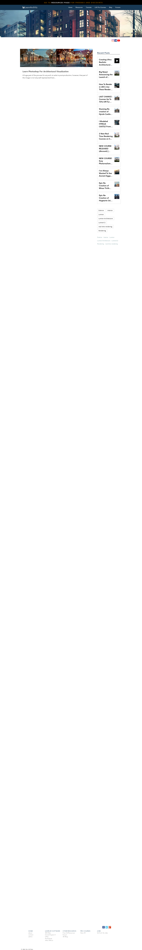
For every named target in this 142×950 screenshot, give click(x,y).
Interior (110, 210)
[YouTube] (118, 40)
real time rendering (105, 227)
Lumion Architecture (106, 218)
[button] (88, 7)
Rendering (102, 231)
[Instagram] (113, 40)
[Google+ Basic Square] (110, 927)
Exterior (101, 210)
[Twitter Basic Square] (107, 927)
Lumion (101, 214)
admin (30, 937)
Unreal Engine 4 (50, 935)
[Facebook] (115, 40)
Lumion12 (102, 223)
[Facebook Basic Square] (103, 927)
